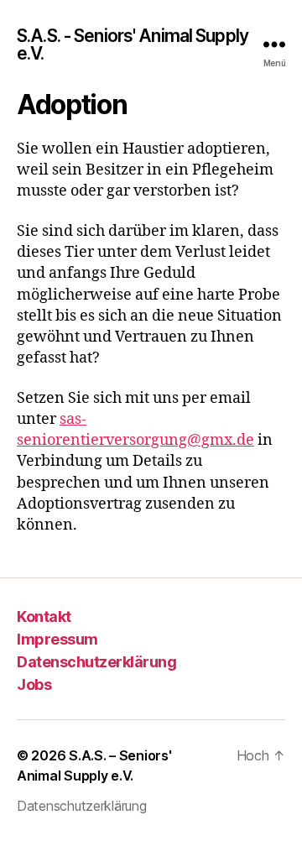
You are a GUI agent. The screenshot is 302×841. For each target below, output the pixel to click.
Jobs (34, 684)
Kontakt (44, 616)
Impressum (57, 639)
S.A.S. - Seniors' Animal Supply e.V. (132, 44)
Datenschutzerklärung (96, 662)
